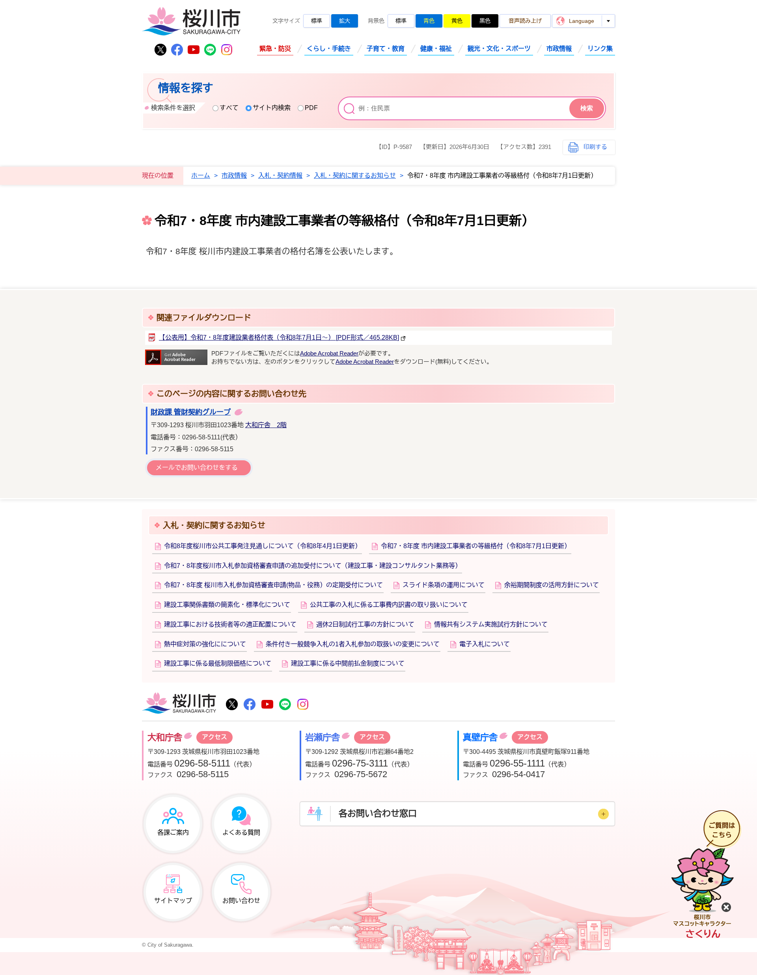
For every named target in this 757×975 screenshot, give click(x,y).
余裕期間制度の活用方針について (551, 585)
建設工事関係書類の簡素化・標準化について (227, 604)
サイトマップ (173, 900)
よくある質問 (241, 832)
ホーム (200, 175)
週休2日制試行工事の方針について (365, 624)
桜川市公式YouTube (194, 50)
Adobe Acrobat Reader (329, 353)
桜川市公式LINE (210, 50)
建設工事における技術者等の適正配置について (230, 624)
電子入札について (484, 644)
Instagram (227, 50)
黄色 (456, 21)
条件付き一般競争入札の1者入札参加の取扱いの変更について (353, 644)
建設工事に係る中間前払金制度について (348, 663)
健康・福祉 (436, 48)
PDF (311, 107)
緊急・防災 (275, 48)
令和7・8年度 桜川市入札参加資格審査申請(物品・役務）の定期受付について (273, 585)
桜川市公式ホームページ (191, 22)
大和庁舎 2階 (266, 425)
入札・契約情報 (280, 175)
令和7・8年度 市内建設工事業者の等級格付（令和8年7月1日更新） (476, 546)
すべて (229, 107)
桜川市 (179, 703)
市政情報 (559, 48)
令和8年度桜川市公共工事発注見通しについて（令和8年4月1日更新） (262, 546)
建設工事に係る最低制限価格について (217, 663)
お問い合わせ (241, 900)
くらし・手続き (329, 48)
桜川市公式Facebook (177, 50)
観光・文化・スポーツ (499, 48)
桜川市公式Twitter (160, 50)
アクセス (214, 737)
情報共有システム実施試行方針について (491, 624)
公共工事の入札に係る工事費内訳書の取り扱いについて (389, 604)
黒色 (484, 21)
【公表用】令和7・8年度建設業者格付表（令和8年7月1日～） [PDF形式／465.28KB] (279, 337)
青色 (428, 21)
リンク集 (600, 48)
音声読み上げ (525, 21)
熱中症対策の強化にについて (205, 644)
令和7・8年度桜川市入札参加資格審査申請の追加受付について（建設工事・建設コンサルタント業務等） (312, 565)
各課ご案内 (173, 832)
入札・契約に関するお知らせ (355, 175)
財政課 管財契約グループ (191, 412)
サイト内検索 (272, 107)
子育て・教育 (386, 48)
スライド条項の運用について (444, 585)
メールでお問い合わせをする (197, 467)
